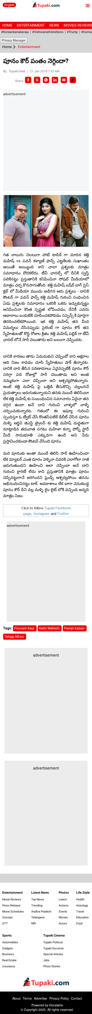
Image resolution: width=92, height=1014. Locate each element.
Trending (36, 905)
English (9, 5)
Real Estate (9, 960)
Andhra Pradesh (41, 911)
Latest (63, 899)
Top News (37, 899)
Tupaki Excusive (53, 948)
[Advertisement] (46, 144)
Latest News (40, 892)
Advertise (40, 998)
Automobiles (10, 942)
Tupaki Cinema (54, 935)
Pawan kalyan (74, 628)
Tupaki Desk (17, 71)
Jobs (46, 960)
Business (8, 954)
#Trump (72, 32)
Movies (63, 917)
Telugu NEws (14, 637)
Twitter (63, 513)
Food (79, 923)
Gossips (7, 917)
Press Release (11, 905)
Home (7, 25)
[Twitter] (37, 80)
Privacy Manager (14, 40)
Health (80, 899)
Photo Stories (51, 966)
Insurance (8, 966)
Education (82, 917)
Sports (7, 935)
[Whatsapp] (46, 80)
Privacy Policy (59, 998)
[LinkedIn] (55, 80)
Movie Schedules (13, 911)
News (54, 25)
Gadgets (7, 948)
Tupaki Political (53, 942)
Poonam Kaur (24, 628)
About (16, 998)
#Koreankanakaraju (15, 32)
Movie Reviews (11, 899)
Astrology (82, 905)
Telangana (37, 917)
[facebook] (28, 80)
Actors (63, 923)
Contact (76, 998)
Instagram (41, 513)
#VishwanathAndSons (47, 32)
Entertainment (31, 25)
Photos (64, 892)
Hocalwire (56, 1005)
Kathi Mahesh (49, 628)
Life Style (83, 892)
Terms (27, 998)
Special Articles (53, 954)
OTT (5, 923)
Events (63, 911)
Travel (80, 911)
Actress (64, 905)
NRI (33, 923)
